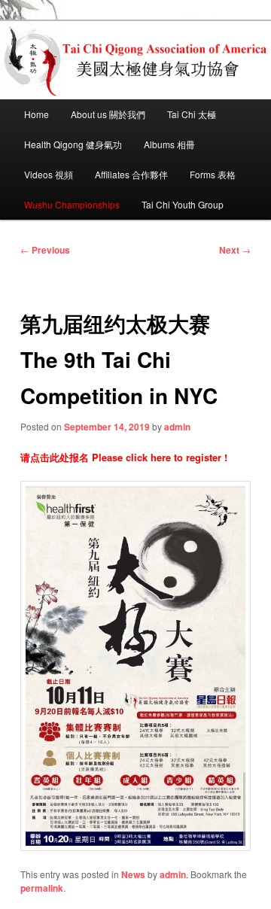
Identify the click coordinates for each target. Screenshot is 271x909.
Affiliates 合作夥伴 (131, 174)
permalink (41, 888)
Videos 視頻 (48, 174)
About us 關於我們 (108, 114)
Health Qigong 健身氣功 (73, 144)
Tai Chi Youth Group (183, 204)
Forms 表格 (213, 174)
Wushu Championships (72, 204)
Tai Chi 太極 (191, 114)
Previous (45, 250)
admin (177, 426)
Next (235, 250)
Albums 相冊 (169, 144)
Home (36, 114)
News (133, 874)
